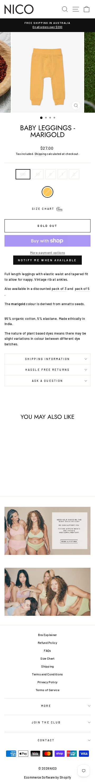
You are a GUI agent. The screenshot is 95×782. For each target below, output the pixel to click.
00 (38, 174)
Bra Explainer (47, 635)
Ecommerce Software (39, 777)
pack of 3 (59, 288)
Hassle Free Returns (47, 369)
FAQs (47, 650)
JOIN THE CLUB (46, 722)
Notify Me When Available (47, 260)
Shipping (40, 153)
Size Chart (47, 658)
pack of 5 (82, 288)
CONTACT (46, 740)
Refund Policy (47, 642)
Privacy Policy (47, 682)
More (46, 705)
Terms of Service (47, 690)
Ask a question (47, 380)
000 (23, 174)
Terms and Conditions (47, 674)
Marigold (47, 192)
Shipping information (47, 359)
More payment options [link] (47, 253)
